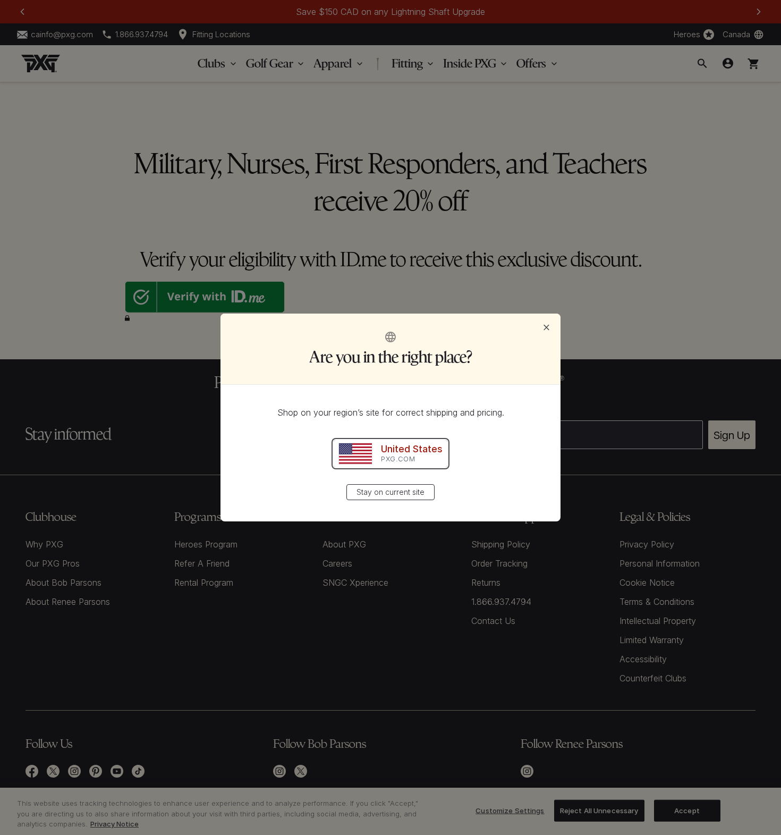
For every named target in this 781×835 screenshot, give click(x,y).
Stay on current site (390, 491)
